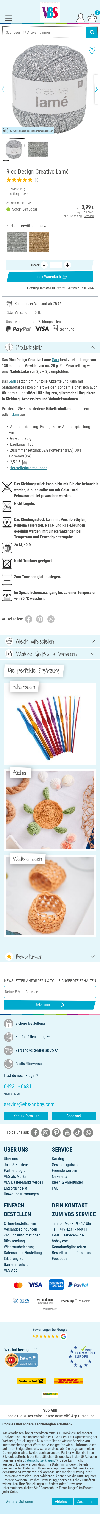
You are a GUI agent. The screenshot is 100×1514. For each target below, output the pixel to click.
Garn (55, 359)
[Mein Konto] (80, 17)
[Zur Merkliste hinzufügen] (92, 50)
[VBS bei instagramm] (45, 1132)
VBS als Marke (15, 1176)
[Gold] (39, 242)
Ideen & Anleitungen (68, 1182)
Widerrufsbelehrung (19, 1247)
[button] (7, 89)
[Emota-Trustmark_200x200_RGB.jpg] (82, 1356)
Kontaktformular (26, 1116)
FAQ (55, 1188)
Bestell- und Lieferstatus (71, 1252)
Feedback (74, 1116)
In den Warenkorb (47, 276)
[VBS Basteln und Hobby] (50, 12)
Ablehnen (62, 1501)
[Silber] (17, 242)
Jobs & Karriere (16, 1164)
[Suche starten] (92, 32)
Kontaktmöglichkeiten (69, 1247)
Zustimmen (85, 1501)
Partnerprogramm (18, 1170)
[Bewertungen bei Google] (50, 1333)
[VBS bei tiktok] (78, 1132)
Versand (89, 216)
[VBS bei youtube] (67, 1132)
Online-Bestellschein (20, 1223)
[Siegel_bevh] (21, 1359)
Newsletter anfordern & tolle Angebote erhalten (50, 981)
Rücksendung (14, 1241)
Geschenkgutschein (67, 1164)
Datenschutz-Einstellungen (25, 1252)
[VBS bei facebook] (35, 1132)
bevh (21, 1349)
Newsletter (60, 1176)
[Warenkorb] (92, 17)
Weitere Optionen (19, 1501)
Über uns (11, 1159)
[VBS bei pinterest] (56, 1132)
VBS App (10, 1270)
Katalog (58, 1159)
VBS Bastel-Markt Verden (23, 1182)
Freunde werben (64, 1170)
